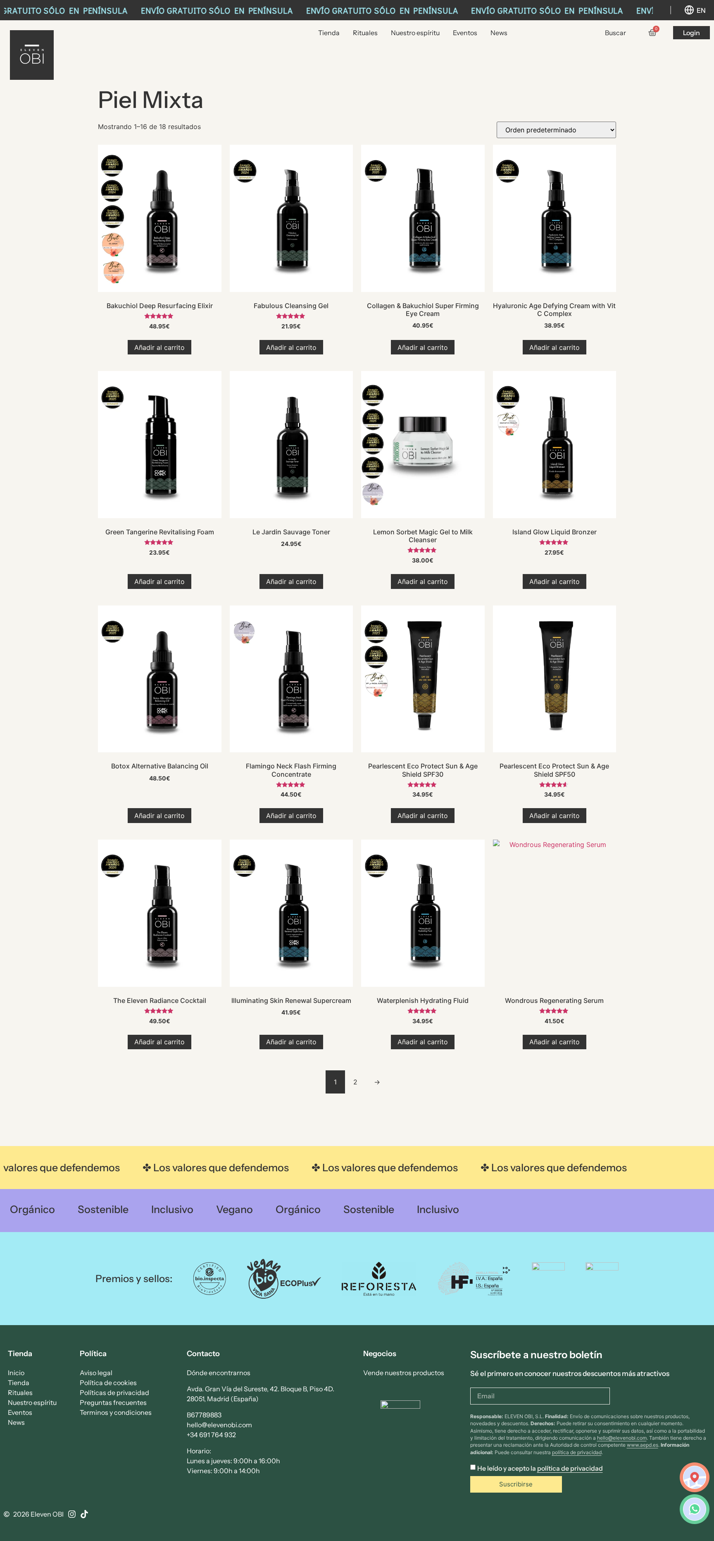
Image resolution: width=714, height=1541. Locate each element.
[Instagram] (72, 1514)
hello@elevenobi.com (622, 1438)
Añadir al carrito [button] (159, 347)
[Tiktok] (84, 1514)
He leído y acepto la (540, 1468)
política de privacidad (577, 1452)
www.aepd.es (642, 1445)
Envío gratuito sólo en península (212, 10)
